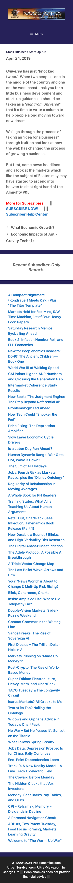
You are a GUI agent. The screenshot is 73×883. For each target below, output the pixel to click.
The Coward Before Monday (31, 777)
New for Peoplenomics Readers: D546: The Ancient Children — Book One (34, 356)
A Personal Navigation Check (32, 818)
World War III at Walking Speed (33, 368)
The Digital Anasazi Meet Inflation (35, 546)
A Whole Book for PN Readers (32, 495)
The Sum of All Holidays (27, 466)
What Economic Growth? (32, 227)
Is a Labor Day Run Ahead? (30, 449)
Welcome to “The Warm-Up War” (35, 841)
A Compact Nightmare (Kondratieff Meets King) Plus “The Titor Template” (32, 300)
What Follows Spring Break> (31, 742)
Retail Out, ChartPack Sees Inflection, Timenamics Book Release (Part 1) (31, 523)
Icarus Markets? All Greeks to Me (35, 702)
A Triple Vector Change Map (31, 564)
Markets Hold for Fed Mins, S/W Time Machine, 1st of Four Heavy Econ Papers (34, 317)
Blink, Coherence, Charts (28, 593)
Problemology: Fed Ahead (29, 408)
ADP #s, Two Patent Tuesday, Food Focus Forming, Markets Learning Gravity (32, 829)
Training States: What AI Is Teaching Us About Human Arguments (30, 506)
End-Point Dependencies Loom (33, 760)
